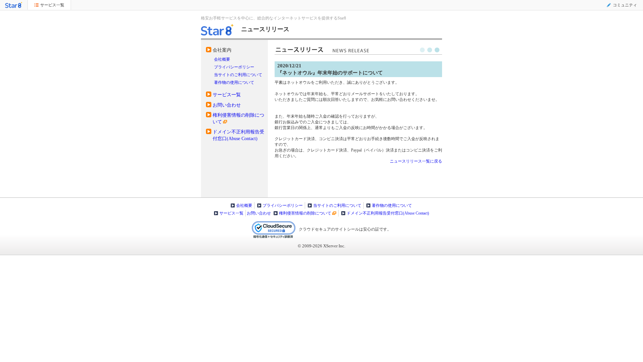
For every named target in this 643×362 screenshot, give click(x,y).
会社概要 (222, 59)
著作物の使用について (234, 82)
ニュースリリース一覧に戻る (416, 161)
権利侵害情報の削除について (305, 213)
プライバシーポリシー (234, 67)
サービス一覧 (227, 94)
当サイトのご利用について (238, 74)
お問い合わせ (227, 105)
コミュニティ (625, 5)
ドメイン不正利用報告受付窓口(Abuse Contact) (388, 213)
